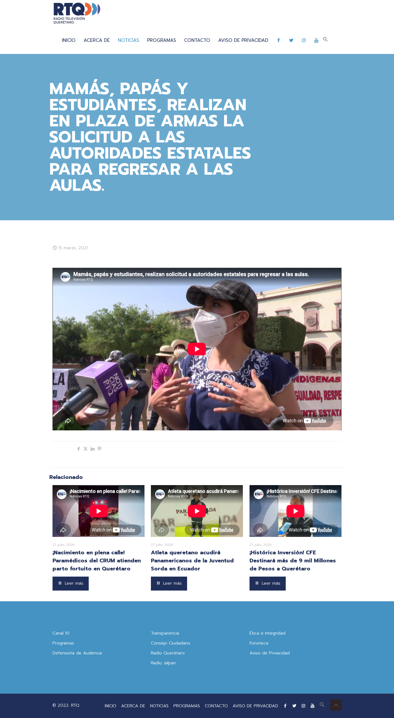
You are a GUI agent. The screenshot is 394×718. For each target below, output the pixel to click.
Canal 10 (61, 633)
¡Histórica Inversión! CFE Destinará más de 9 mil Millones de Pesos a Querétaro (293, 560)
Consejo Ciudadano (170, 643)
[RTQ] (77, 13)
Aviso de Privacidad (270, 653)
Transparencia (165, 633)
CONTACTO (216, 706)
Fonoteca (259, 643)
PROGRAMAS (186, 706)
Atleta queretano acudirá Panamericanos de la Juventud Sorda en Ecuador (192, 560)
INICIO (110, 706)
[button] (325, 40)
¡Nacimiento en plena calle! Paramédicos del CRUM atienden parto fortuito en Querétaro (97, 560)
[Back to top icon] (335, 705)
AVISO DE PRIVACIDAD (255, 706)
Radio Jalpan (163, 663)
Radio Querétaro (168, 653)
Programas (63, 643)
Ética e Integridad (267, 633)
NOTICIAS (159, 706)
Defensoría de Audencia (77, 653)
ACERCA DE (133, 706)
